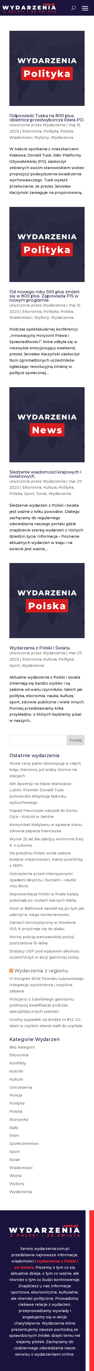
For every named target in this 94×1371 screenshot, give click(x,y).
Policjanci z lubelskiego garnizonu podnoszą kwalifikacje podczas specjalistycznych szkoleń (41, 1005)
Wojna (15, 1175)
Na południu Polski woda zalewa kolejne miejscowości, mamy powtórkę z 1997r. (46, 859)
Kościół (16, 1071)
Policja (15, 1095)
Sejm (14, 1135)
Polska (66, 131)
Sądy (13, 1127)
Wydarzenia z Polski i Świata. (39, 647)
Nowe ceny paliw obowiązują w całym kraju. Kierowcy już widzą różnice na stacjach (45, 769)
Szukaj (75, 740)
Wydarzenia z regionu (41, 971)
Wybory (41, 137)
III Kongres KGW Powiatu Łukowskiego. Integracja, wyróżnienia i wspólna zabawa (46, 984)
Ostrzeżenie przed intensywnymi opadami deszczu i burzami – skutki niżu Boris (42, 880)
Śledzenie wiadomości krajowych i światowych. (45, 474)
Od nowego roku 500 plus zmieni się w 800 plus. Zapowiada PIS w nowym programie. (44, 296)
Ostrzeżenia (20, 1087)
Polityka (50, 131)
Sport (29, 493)
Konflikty (17, 1063)
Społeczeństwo (24, 1143)
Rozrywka (18, 1119)
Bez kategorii (21, 1047)
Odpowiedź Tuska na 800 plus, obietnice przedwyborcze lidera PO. (46, 117)
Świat (41, 493)
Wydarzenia (54, 125)
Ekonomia (32, 131)
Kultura (50, 487)
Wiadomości (20, 137)
